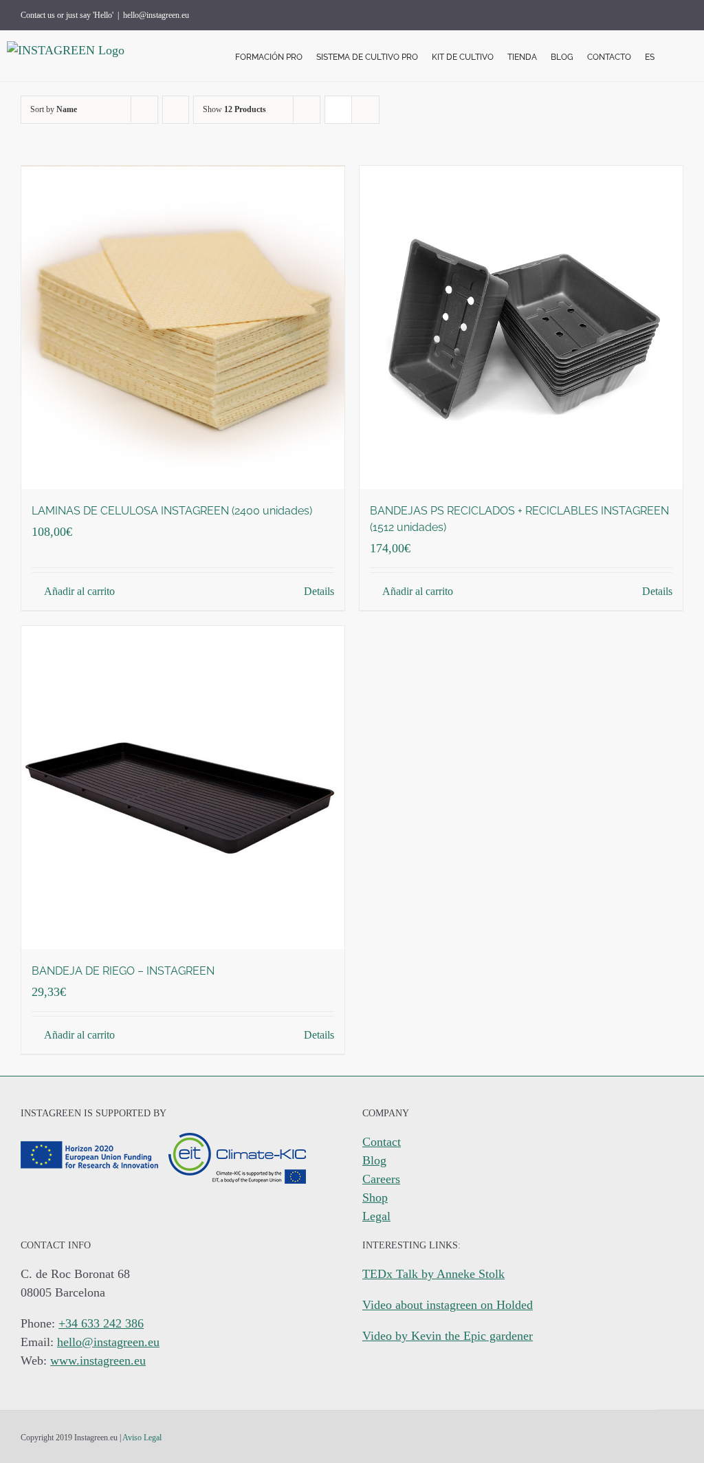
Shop (375, 1197)
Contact (381, 1142)
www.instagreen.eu (98, 1360)
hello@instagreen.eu (156, 15)
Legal (376, 1216)
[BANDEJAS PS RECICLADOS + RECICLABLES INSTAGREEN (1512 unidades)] (521, 327)
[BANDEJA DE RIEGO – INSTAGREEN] (182, 787)
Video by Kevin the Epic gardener (447, 1336)
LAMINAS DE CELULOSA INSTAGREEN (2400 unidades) (172, 510)
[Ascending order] (175, 110)
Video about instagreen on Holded (447, 1305)
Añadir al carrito (79, 591)
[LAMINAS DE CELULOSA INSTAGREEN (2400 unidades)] (182, 327)
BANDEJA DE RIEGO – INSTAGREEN (123, 970)
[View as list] (365, 109)
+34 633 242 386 (101, 1323)
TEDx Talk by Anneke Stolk (433, 1274)
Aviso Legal (142, 1437)
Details (319, 591)
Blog (374, 1160)
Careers (381, 1179)
